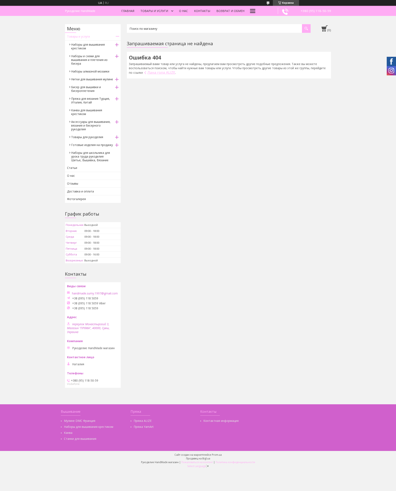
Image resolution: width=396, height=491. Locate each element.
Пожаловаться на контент (197, 462)
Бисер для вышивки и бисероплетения (86, 89)
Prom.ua (217, 455)
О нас (183, 11)
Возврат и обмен (230, 11)
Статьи (72, 168)
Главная (127, 11)
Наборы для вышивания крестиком (88, 46)
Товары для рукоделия (87, 137)
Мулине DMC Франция (79, 421)
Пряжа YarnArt (144, 427)
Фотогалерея (76, 199)
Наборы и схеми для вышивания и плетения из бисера (89, 59)
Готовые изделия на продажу (92, 145)
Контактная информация (221, 421)
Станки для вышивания (80, 439)
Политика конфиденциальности (235, 462)
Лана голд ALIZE (161, 72)
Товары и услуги (154, 11)
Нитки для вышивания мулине (92, 79)
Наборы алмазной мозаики (90, 71)
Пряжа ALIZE (143, 421)
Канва (68, 433)
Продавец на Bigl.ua (198, 458)
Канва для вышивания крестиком (86, 112)
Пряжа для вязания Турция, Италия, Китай (90, 100)
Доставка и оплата (80, 191)
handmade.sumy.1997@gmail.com (95, 293)
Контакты (202, 11)
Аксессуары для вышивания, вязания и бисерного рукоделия (91, 125)
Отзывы (72, 183)
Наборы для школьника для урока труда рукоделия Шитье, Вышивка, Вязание (90, 156)
